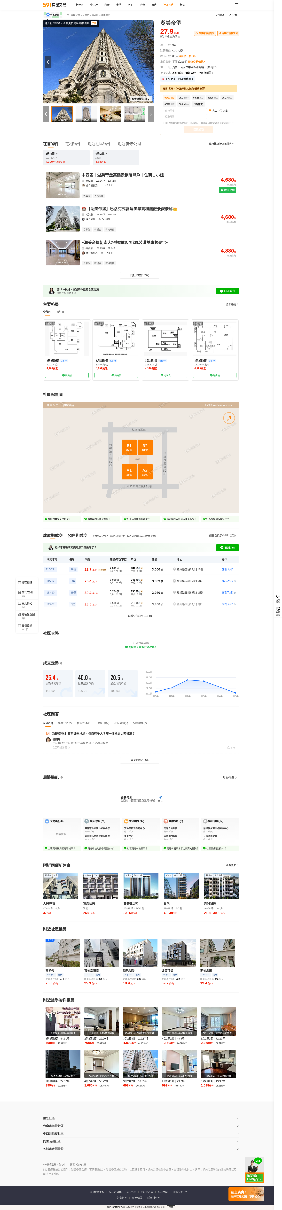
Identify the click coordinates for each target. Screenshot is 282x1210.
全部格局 (231, 304)
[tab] (53, 535)
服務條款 (183, 123)
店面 (130, 4)
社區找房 (168, 4)
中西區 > (96, 15)
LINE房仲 (229, 291)
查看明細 (227, 569)
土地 (118, 4)
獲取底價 (229, 190)
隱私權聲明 (194, 123)
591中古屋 (147, 1192)
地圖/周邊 (229, 777)
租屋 (107, 4)
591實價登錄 (97, 1192)
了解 (94, 23)
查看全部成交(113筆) (140, 616)
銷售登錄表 (222, 535)
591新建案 (115, 1192)
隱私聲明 (160, 1207)
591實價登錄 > (74, 15)
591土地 (131, 1192)
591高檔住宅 (180, 1192)
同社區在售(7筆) (139, 275)
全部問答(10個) (140, 760)
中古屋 (94, 4)
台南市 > (86, 15)
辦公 (142, 4)
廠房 (154, 4)
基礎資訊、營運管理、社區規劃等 (192, 72)
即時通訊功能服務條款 (210, 123)
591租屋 (163, 1192)
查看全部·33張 (140, 98)
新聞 (182, 4)
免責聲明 (122, 1197)
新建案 (80, 4)
